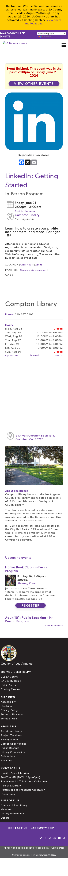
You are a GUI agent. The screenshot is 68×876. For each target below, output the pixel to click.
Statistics (6, 760)
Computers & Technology (33, 270)
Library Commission (13, 752)
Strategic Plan (9, 739)
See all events (54, 625)
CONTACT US (18, 828)
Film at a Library (11, 785)
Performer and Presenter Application (23, 789)
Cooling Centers (11, 689)
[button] (64, 45)
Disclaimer (7, 706)
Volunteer (6, 809)
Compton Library (27, 215)
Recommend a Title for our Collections (24, 781)
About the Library (11, 731)
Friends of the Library (14, 805)
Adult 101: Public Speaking (29, 619)
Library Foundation (12, 813)
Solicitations (8, 756)
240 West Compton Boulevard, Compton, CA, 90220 (35, 437)
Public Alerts (8, 685)
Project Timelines (11, 735)
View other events (34, 84)
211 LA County (9, 676)
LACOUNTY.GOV (42, 828)
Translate (47, 37)
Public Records (10, 747)
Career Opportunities (14, 743)
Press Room (8, 794)
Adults (38, 265)
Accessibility (8, 701)
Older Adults (27, 265)
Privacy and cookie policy (18, 848)
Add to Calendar (25, 211)
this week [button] (34, 355)
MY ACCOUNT (11, 32)
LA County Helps (11, 680)
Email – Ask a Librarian (15, 773)
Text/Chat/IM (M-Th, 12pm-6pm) (20, 777)
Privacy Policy (9, 710)
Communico (58, 848)
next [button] (58, 355)
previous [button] (12, 355)
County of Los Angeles (17, 663)
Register (30, 605)
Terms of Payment (12, 714)
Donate (5, 817)
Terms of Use (9, 718)
